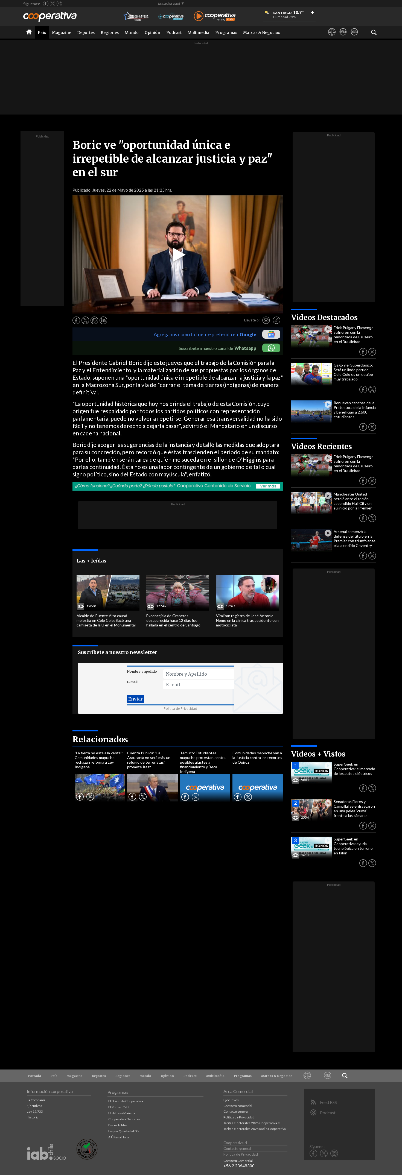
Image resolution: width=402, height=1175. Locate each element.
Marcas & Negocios (261, 32)
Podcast (174, 32)
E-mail (132, 682)
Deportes (86, 32)
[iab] (46, 1165)
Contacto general (236, 1111)
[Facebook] (45, 3)
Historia (33, 1117)
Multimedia (198, 32)
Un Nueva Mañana (121, 1113)
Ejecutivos (34, 1106)
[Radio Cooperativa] (214, 16)
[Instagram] (59, 3)
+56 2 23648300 (239, 1165)
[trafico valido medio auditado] (87, 1158)
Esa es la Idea (117, 1125)
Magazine (61, 32)
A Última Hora (118, 1137)
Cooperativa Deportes (124, 1119)
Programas (226, 32)
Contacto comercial (237, 1106)
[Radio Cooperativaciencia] (171, 17)
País (42, 32)
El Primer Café (118, 1107)
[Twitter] (52, 3)
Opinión (152, 32)
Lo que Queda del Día (123, 1131)
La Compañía (36, 1100)
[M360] (343, 37)
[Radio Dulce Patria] (136, 16)
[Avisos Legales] (332, 37)
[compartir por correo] (266, 320)
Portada (34, 1076)
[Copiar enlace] (276, 320)
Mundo (132, 32)
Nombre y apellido (142, 671)
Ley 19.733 (35, 1111)
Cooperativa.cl (235, 1143)
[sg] (354, 37)
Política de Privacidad (180, 708)
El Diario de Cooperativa (125, 1101)
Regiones (110, 32)
